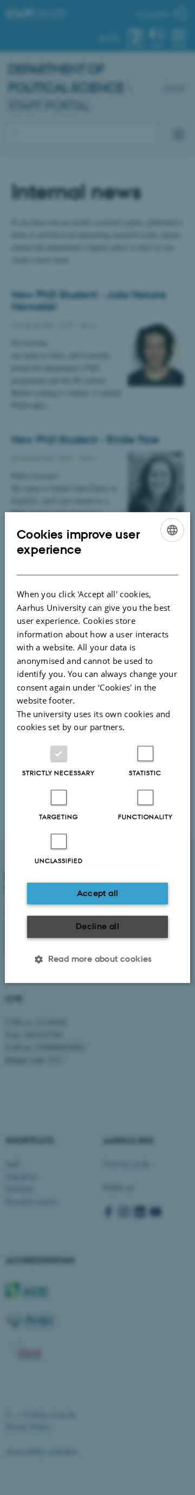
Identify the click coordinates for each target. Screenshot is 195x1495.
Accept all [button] (98, 893)
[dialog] (97, 747)
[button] (97, 959)
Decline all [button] (97, 926)
